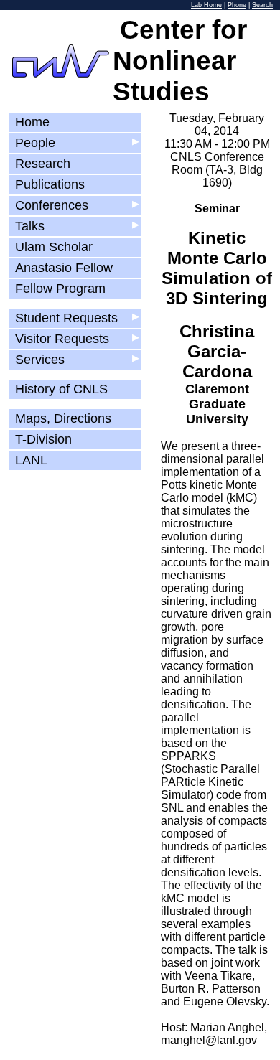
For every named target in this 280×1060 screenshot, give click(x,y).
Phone (237, 5)
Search (262, 5)
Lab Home (206, 5)
